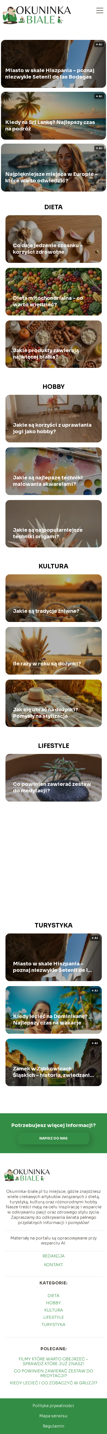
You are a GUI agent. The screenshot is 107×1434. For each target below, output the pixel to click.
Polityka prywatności (53, 1405)
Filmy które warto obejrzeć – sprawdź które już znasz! (53, 1361)
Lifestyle (53, 746)
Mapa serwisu (53, 1416)
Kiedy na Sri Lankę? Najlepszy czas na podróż (50, 125)
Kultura (53, 566)
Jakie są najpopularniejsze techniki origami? (48, 533)
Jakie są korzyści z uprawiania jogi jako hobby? (52, 428)
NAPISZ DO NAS (53, 1138)
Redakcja (54, 1256)
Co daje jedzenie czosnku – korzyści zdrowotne (48, 248)
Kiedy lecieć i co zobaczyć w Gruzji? (53, 1383)
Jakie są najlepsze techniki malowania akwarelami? (48, 481)
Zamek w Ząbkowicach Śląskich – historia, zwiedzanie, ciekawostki (53, 1072)
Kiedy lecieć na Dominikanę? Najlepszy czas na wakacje (50, 1019)
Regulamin (53, 1426)
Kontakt (53, 1264)
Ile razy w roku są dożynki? (47, 664)
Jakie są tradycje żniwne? (46, 611)
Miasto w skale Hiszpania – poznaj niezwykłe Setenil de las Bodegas (49, 73)
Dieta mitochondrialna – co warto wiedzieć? (48, 301)
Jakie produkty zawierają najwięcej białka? (46, 353)
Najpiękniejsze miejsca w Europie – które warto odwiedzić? (51, 177)
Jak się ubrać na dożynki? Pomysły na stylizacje (45, 713)
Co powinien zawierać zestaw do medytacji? (52, 787)
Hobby (54, 387)
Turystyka (54, 925)
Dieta (53, 207)
